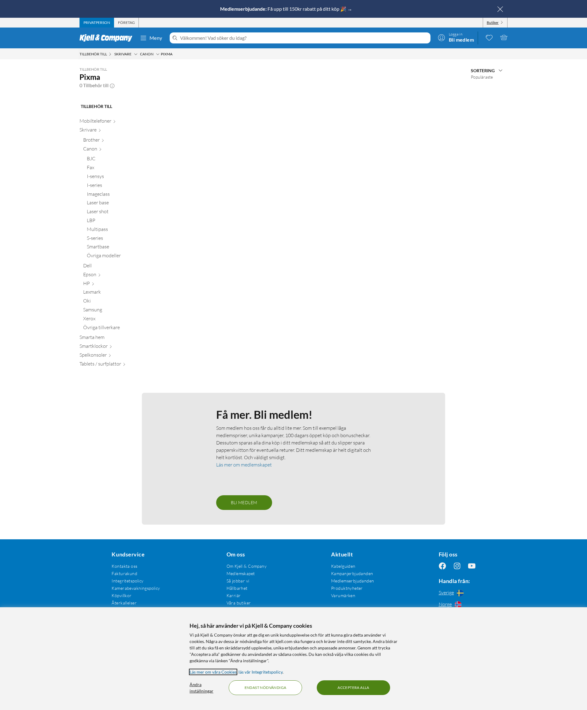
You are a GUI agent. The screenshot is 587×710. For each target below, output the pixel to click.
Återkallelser (124, 602)
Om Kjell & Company (247, 566)
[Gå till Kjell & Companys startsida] (107, 38)
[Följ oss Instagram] (457, 566)
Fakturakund (124, 573)
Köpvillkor (121, 595)
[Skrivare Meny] (136, 54)
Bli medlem (244, 502)
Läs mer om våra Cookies (213, 672)
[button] (112, 85)
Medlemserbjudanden (352, 580)
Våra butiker (239, 602)
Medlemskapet (241, 573)
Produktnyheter (347, 588)
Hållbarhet (237, 588)
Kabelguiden (343, 566)
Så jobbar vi (238, 580)
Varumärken (343, 595)
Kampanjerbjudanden (352, 573)
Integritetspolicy (127, 580)
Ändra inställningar (201, 687)
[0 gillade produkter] (489, 37)
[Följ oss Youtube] (471, 566)
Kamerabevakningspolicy (136, 588)
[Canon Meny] (158, 54)
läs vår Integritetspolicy (260, 672)
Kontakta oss (124, 566)
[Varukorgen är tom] (504, 37)
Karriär (234, 595)
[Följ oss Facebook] (442, 566)
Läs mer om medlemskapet (244, 465)
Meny (156, 38)
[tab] (96, 23)
